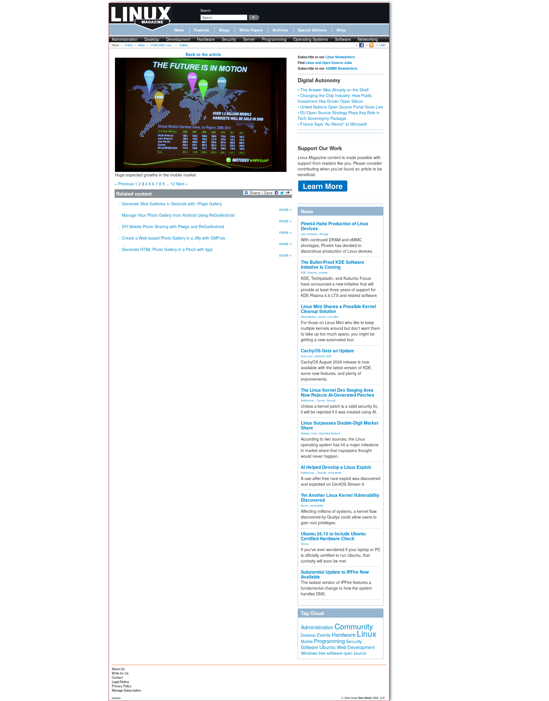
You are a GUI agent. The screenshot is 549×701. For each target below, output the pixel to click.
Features (201, 30)
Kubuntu (312, 272)
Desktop (151, 39)
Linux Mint (333, 316)
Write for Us (120, 673)
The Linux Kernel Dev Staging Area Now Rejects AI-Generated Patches (337, 392)
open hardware (309, 234)
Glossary (116, 698)
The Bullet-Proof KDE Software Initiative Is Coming (332, 264)
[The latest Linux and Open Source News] (371, 45)
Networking (368, 39)
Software (343, 39)
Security (229, 39)
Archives (280, 30)
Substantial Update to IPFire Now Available (335, 574)
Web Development (356, 647)
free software (330, 653)
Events (324, 635)
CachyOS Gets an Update (327, 351)
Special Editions (312, 30)
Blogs (224, 30)
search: (205, 10)
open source (354, 653)
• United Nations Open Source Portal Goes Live (340, 107)
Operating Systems (310, 39)
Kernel (322, 316)
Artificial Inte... (308, 400)
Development (178, 39)
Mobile (307, 641)
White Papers (250, 30)
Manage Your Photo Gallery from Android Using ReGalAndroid (178, 215)
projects (323, 272)
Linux (314, 433)
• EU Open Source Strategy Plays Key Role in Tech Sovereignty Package (339, 115)
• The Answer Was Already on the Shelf (333, 90)
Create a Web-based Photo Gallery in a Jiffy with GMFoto (173, 238)
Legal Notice (120, 681)
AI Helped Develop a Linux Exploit (336, 467)
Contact (117, 677)
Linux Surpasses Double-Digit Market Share (339, 425)
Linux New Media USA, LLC (368, 698)
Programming (274, 39)
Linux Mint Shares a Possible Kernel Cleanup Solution (338, 308)
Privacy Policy (122, 686)
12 (172, 183)
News (179, 30)
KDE (303, 272)
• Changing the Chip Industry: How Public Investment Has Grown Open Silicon (335, 98)
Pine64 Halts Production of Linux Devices (335, 226)
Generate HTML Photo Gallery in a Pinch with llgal (167, 249)
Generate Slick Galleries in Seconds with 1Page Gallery (172, 203)
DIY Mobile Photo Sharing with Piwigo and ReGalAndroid (173, 226)
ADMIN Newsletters (341, 68)
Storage (323, 234)
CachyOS (319, 356)
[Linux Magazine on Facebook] (361, 45)
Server (249, 39)
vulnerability (334, 472)
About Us (118, 668)
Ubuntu (305, 543)
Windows (309, 653)
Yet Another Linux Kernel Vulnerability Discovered (340, 497)
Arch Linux (307, 356)
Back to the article (203, 54)
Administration (125, 39)
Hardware (206, 39)
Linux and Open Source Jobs (328, 62)
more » (285, 209)
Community (354, 626)
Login (382, 45)
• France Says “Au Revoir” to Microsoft (332, 124)
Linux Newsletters (340, 56)
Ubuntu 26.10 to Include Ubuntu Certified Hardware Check (333, 536)
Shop (341, 30)
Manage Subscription (126, 690)
